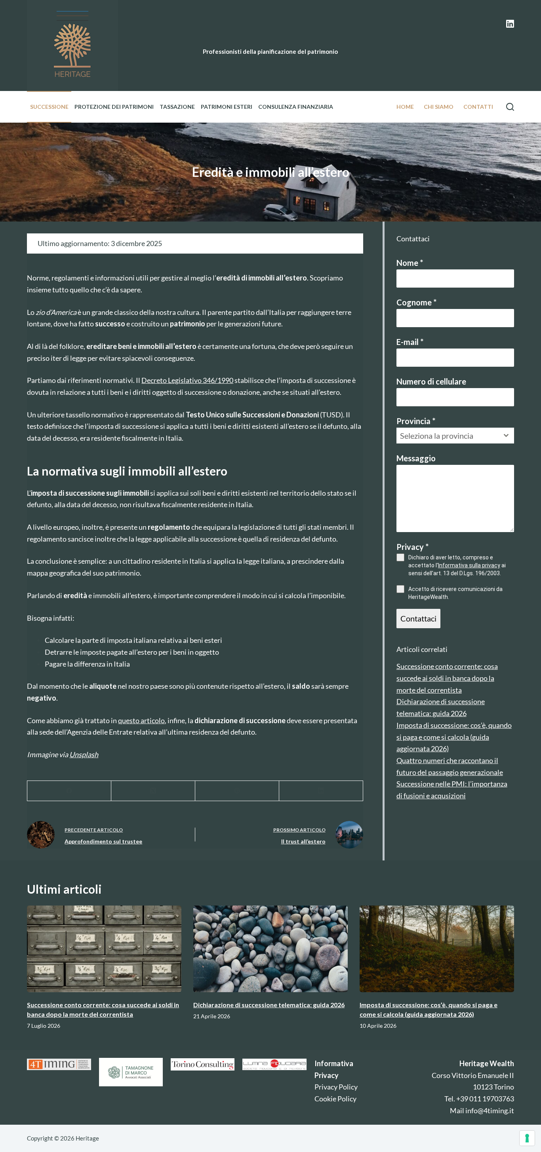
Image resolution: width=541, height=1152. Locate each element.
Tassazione (177, 106)
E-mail (409, 342)
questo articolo (141, 720)
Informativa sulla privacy (469, 565)
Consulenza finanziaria (295, 106)
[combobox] (455, 435)
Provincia (415, 421)
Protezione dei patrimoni (114, 106)
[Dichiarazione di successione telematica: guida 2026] (270, 949)
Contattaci (418, 618)
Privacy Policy (336, 1086)
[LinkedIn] (510, 24)
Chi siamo (438, 106)
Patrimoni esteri (226, 106)
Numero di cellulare (431, 381)
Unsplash (83, 754)
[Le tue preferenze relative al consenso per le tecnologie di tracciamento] (527, 1138)
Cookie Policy (335, 1098)
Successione (49, 106)
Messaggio (416, 458)
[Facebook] (69, 791)
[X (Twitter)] (153, 791)
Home (405, 106)
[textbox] (448, 435)
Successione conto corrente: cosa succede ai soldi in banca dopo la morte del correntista (447, 678)
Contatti (478, 106)
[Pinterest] (237, 791)
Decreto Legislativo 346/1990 (187, 380)
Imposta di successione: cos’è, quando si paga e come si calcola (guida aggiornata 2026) (454, 737)
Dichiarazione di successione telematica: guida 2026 (269, 1004)
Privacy (412, 546)
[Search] (510, 107)
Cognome (416, 302)
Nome (409, 262)
